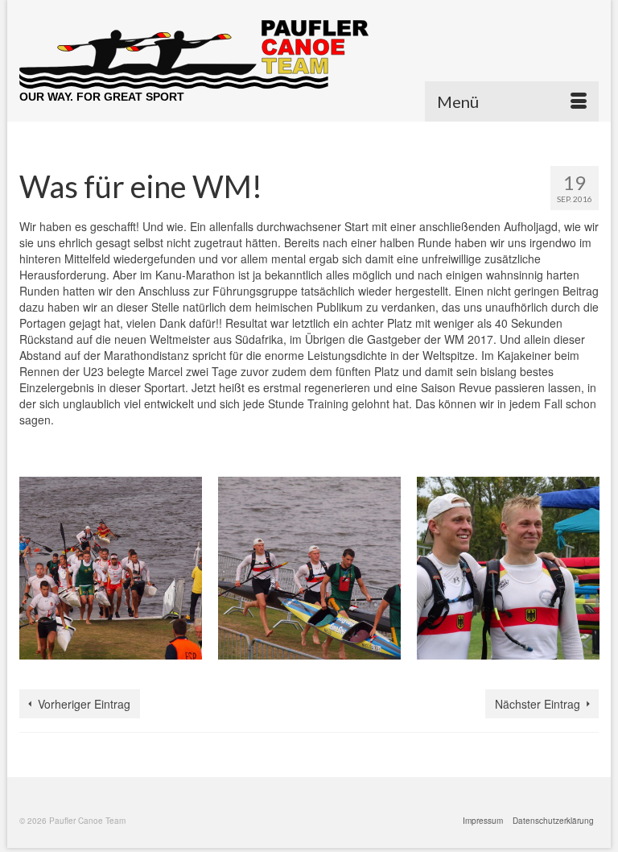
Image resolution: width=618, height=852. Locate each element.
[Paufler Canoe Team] (309, 54)
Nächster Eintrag (537, 704)
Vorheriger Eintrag (84, 704)
